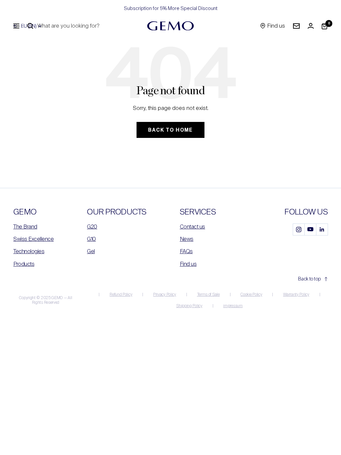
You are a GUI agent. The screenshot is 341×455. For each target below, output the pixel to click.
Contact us (192, 227)
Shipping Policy (189, 305)
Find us (188, 264)
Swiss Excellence (33, 239)
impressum (232, 305)
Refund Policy (121, 294)
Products (23, 264)
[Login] (311, 26)
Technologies (28, 251)
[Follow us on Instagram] (298, 229)
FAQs (186, 251)
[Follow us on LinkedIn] (322, 229)
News (186, 239)
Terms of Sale (208, 294)
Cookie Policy (251, 294)
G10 (91, 239)
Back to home (170, 130)
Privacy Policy (164, 294)
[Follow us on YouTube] (310, 229)
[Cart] (325, 26)
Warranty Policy (296, 294)
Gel (91, 251)
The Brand (25, 227)
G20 (92, 227)
